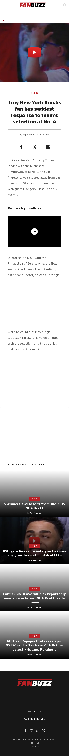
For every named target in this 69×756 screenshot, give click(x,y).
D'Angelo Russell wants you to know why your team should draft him (34, 553)
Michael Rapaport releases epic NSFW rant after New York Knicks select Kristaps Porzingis (34, 645)
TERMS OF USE (34, 743)
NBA (4, 21)
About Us (34, 711)
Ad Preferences (34, 718)
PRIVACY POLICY (34, 746)
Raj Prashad (28, 134)
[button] (4, 5)
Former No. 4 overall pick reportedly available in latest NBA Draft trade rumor (34, 598)
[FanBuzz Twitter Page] (44, 730)
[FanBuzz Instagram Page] (31, 730)
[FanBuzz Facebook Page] (25, 730)
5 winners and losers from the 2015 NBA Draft (34, 506)
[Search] (64, 5)
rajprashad (35, 560)
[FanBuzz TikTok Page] (37, 730)
